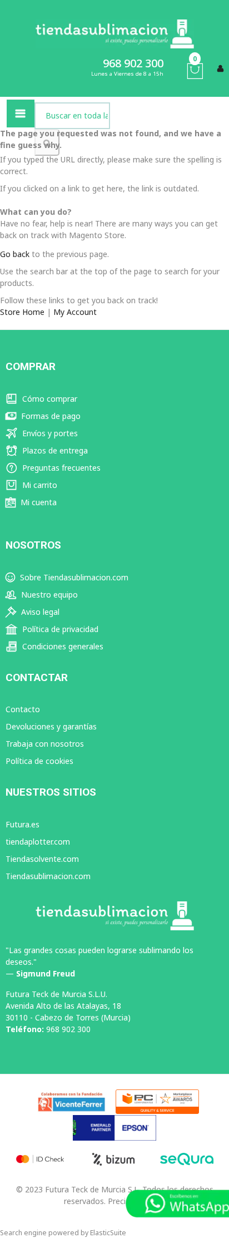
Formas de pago (50, 416)
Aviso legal (39, 611)
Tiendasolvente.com (42, 859)
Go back (14, 254)
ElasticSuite (108, 1232)
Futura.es (22, 824)
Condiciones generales (61, 646)
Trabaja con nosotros (45, 743)
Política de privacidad (59, 629)
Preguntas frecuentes (60, 467)
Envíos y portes (49, 433)
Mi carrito (38, 485)
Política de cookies (39, 761)
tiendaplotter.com (38, 841)
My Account (75, 312)
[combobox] (72, 115)
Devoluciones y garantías (51, 726)
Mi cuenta (37, 502)
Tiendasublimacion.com (48, 876)
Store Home (22, 312)
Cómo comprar (48, 398)
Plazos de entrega (54, 450)
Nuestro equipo (48, 594)
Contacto (23, 709)
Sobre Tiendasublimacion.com (73, 577)
